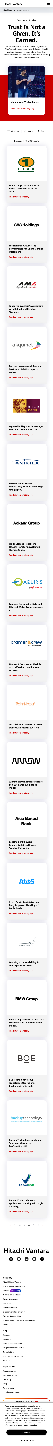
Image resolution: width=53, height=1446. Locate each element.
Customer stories (10, 1375)
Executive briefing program (14, 1312)
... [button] (29, 1224)
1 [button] (15, 1224)
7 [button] (33, 1224)
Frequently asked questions (14, 1348)
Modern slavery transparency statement (19, 1320)
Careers (6, 1290)
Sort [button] (42, 131)
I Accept (26, 1432)
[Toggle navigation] (48, 3)
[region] (26, 1424)
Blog (5, 1384)
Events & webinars (10, 1299)
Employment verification (13, 1356)
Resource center (9, 1371)
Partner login (8, 1388)
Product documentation (12, 1343)
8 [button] (38, 1224)
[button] (10, 1224)
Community (7, 1339)
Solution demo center (11, 1392)
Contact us (7, 1324)
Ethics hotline (8, 1352)
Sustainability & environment (15, 1286)
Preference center (10, 1307)
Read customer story (20, 108)
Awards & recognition (12, 1316)
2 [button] (19, 1224)
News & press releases (12, 1295)
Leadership (7, 1303)
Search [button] (30, 131)
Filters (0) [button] (15, 131)
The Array (7, 1379)
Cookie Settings (26, 1440)
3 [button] (24, 1224)
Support (6, 1335)
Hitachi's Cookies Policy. (27, 1425)
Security (6, 1360)
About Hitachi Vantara (12, 1282)
